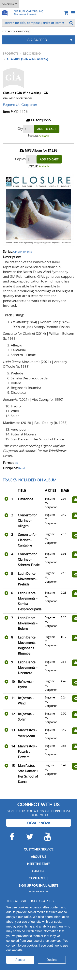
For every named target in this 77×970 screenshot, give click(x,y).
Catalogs (8, 3)
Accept (20, 959)
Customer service (38, 849)
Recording (32, 53)
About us (38, 857)
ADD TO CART (46, 129)
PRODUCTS (10, 53)
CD (16, 463)
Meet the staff (38, 864)
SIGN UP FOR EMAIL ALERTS (38, 885)
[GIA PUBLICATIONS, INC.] (4, 12)
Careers (38, 871)
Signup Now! (38, 823)
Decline (52, 959)
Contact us (38, 878)
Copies (20, 159)
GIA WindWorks (22, 251)
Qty (20, 128)
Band (21, 468)
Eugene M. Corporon (20, 105)
